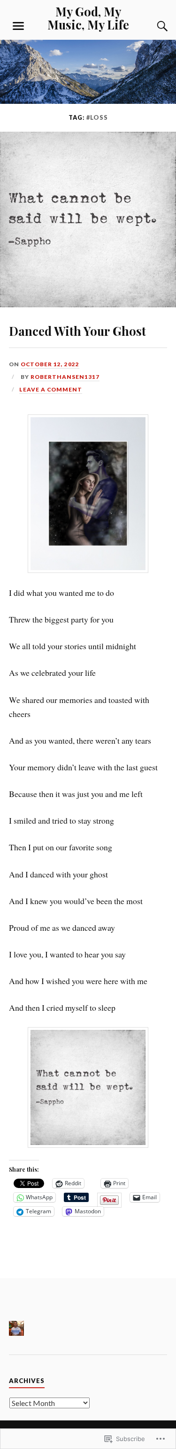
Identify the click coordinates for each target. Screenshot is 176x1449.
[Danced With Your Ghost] (88, 304)
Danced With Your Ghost (77, 331)
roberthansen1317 (65, 376)
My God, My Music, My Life (88, 17)
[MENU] (18, 26)
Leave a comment (50, 389)
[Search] (153, 26)
